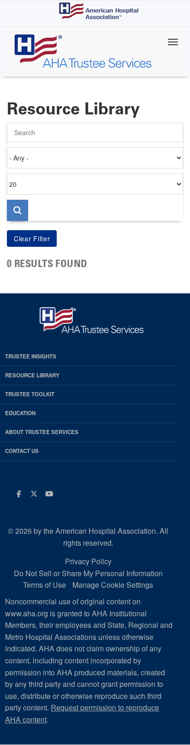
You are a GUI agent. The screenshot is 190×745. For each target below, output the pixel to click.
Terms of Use (44, 584)
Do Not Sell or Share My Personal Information (88, 573)
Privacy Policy (88, 561)
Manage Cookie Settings (112, 584)
